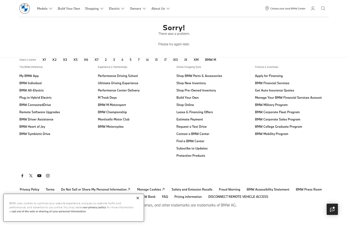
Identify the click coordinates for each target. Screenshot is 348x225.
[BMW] (24, 8)
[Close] (137, 198)
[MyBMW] (313, 8)
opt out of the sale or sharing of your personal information (49, 211)
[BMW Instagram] (48, 176)
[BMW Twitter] (31, 176)
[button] (332, 209)
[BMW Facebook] (22, 176)
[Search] (323, 8)
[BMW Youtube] (39, 176)
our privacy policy (94, 207)
